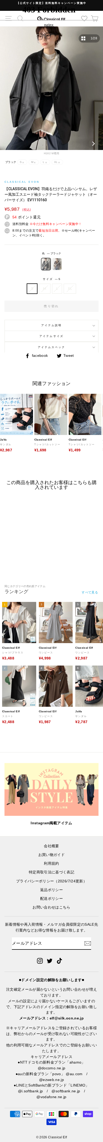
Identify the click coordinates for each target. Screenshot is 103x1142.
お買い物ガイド (51, 855)
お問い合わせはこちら (51, 907)
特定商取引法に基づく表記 (51, 872)
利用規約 (51, 863)
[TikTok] (59, 960)
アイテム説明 (51, 325)
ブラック (45, 264)
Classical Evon (21, 181)
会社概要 (51, 846)
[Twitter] (50, 960)
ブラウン (57, 264)
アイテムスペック (51, 347)
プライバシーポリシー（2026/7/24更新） (51, 881)
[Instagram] (40, 960)
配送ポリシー (51, 899)
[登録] (87, 943)
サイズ (51, 279)
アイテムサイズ (51, 336)
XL (70, 288)
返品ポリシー (51, 890)
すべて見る (90, 592)
